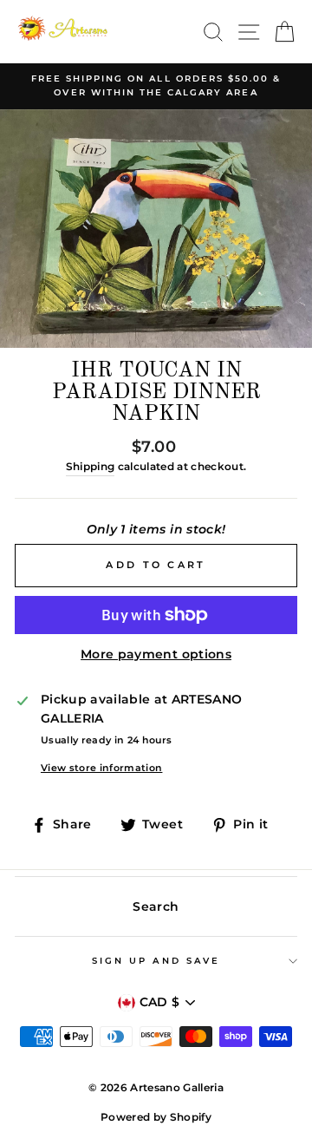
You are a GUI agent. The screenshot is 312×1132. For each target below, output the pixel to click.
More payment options (156, 654)
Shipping (90, 467)
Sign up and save (156, 960)
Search (156, 906)
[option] (156, 86)
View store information (101, 768)
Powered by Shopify (156, 1116)
